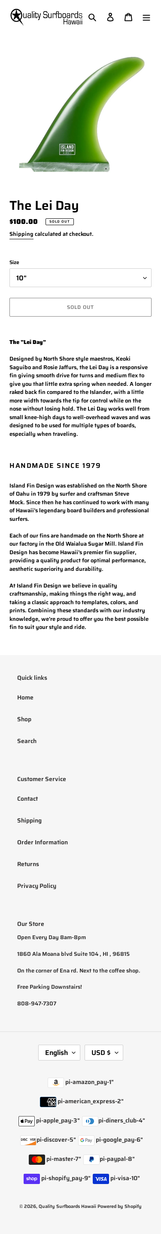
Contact (27, 798)
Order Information (42, 842)
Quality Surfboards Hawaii (67, 1206)
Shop (24, 719)
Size (14, 262)
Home (25, 697)
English (56, 1052)
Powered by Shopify (119, 1206)
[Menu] (146, 17)
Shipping (21, 233)
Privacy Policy (36, 885)
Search (26, 741)
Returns (28, 864)
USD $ (101, 1052)
